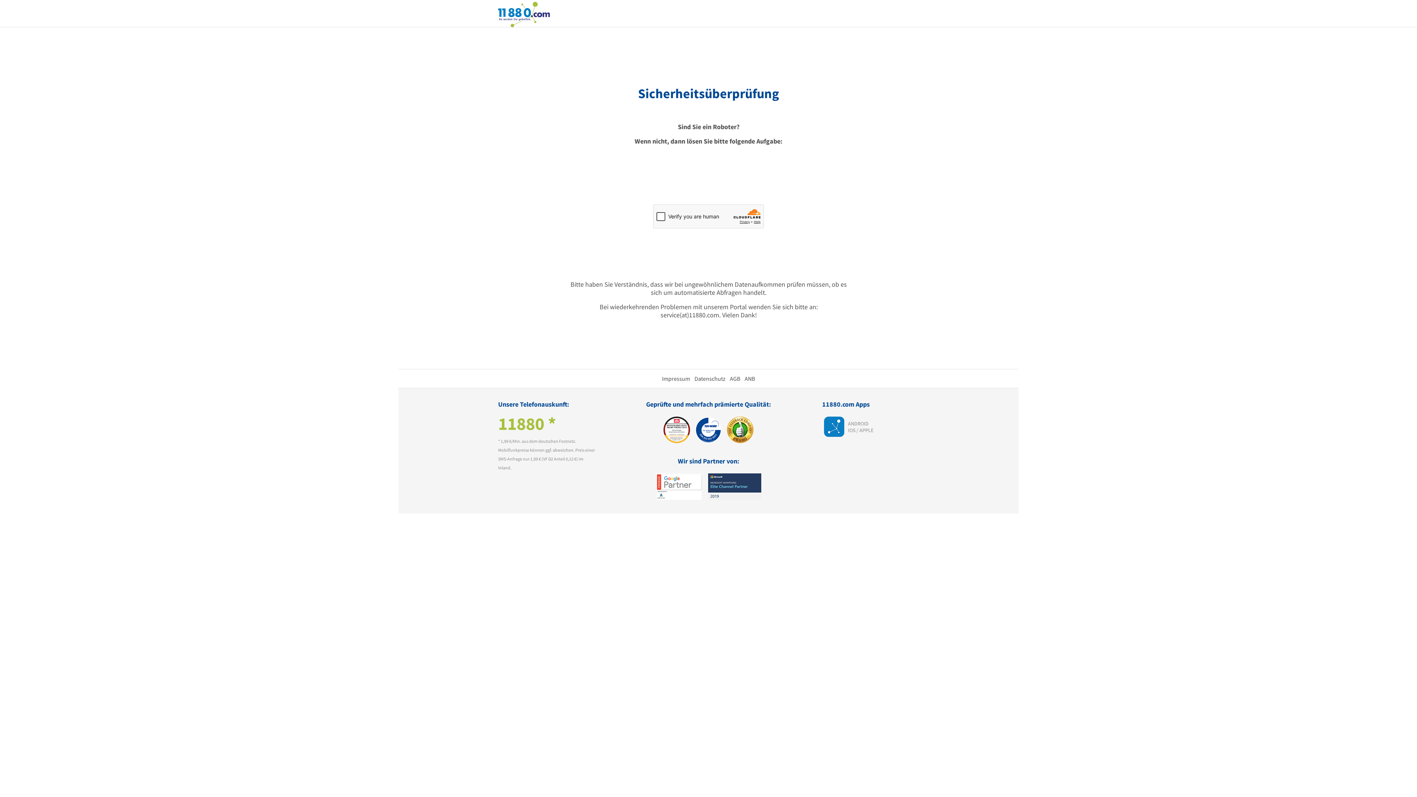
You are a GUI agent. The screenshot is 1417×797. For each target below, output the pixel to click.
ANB (750, 378)
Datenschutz (709, 378)
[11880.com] (524, 14)
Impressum (676, 378)
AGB (735, 378)
